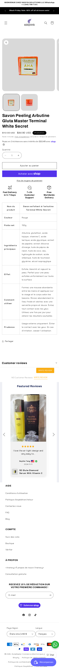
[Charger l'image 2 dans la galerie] (29, 102)
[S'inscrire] (50, 595)
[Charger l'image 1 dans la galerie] (11, 102)
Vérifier (8, 549)
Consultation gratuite (15, 574)
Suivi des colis (12, 537)
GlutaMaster (17, 654)
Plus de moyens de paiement (29, 181)
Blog (7, 519)
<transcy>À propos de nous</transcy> (24, 567)
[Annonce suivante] (54, 11)
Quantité (6, 149)
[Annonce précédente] (5, 11)
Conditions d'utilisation (16, 493)
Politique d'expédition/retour (19, 499)
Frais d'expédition (22, 137)
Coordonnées (41, 666)
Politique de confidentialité (19, 662)
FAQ (7, 512)
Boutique (9, 543)
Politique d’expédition (24, 666)
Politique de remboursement (34, 658)
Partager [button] (9, 341)
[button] (6, 23)
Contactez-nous (13, 506)
